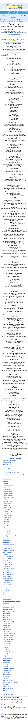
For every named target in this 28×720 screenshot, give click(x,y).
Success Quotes (7, 670)
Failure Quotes (6, 538)
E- (15, 19)
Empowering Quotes (8, 529)
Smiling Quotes (6, 662)
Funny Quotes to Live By (9, 550)
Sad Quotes (5, 656)
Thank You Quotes (7, 674)
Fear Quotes (6, 542)
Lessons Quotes (7, 588)
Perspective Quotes (7, 637)
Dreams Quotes (6, 525)
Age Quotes (5, 483)
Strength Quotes (7, 666)
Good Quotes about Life (8, 556)
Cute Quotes (6, 519)
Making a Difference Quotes (9, 605)
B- (6, 19)
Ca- (9, 19)
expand (3, 32)
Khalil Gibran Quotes (8, 694)
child (19, 31)
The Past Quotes (7, 629)
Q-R (12, 21)
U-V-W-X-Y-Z (23, 21)
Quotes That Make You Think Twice (11, 472)
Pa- (7, 21)
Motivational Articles (11, 15)
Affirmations (5, 481)
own (18, 44)
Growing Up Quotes (7, 562)
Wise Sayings (6, 684)
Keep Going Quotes (7, 584)
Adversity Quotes (7, 479)
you (20, 42)
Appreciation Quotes (8, 485)
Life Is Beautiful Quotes (8, 595)
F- (17, 19)
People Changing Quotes (9, 633)
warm (13, 32)
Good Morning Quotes (8, 558)
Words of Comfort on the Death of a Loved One (14, 474)
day (16, 32)
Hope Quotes (6, 570)
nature (13, 31)
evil (9, 37)
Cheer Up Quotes (7, 507)
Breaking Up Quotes (8, 501)
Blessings (5, 499)
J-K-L (26, 19)
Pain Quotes (6, 627)
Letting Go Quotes (7, 590)
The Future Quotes (7, 552)
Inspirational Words (7, 468)
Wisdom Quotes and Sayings (10, 682)
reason (21, 44)
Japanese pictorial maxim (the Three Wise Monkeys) (14, 39)
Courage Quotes (7, 517)
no (6, 31)
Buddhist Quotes (7, 503)
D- (13, 19)
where (17, 42)
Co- (11, 19)
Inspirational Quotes (7, 578)
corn (20, 32)
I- (23, 19)
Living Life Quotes (7, 599)
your (16, 44)
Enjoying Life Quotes (8, 533)
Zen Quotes (5, 690)
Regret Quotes (6, 649)
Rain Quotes (6, 647)
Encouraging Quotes (8, 531)
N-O (4, 21)
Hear (11, 37)
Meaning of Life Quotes (8, 607)
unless (6, 44)
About (16, 17)
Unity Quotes (6, 678)
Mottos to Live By (7, 464)
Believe (5, 42)
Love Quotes (6, 603)
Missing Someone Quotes (9, 611)
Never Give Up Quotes (8, 621)
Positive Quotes (6, 641)
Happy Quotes (6, 566)
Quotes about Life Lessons (9, 460)
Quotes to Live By (7, 462)
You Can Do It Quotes (8, 688)
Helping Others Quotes (8, 568)
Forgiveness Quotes (7, 548)
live (8, 32)
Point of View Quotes (8, 639)
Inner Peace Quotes (7, 572)
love (23, 31)
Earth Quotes (6, 527)
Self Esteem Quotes (7, 658)
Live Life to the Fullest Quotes (10, 597)
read (22, 42)
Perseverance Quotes (8, 635)
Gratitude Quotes (7, 560)
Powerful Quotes (7, 643)
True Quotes (6, 676)
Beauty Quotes (6, 489)
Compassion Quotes (8, 511)
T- (19, 21)
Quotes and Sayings (14, 458)
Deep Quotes (6, 523)
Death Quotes (6, 521)
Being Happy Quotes (8, 493)
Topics (1, 19)
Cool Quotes (6, 513)
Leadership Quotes (7, 586)
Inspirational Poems (7, 576)
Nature (17, 35)
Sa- (14, 21)
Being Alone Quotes (7, 491)
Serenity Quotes (6, 660)
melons (25, 32)
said (9, 43)
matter (14, 42)
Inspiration (2, 15)
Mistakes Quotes (7, 613)
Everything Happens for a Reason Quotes (13, 536)
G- (19, 19)
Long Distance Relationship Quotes (11, 601)
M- (2, 21)
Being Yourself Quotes (8, 497)
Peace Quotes (6, 631)
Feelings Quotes (7, 546)
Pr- (9, 21)
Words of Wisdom (7, 470)
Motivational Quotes (7, 615)
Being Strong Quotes (8, 495)
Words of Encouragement (9, 466)
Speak (18, 37)
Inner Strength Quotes (8, 574)
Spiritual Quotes (6, 664)
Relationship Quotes (8, 651)
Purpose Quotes (7, 645)
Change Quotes (6, 505)
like (18, 32)
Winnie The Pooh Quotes (9, 680)
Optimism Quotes (7, 625)
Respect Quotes (6, 653)
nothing (9, 42)
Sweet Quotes (6, 672)
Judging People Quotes (8, 580)
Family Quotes (6, 540)
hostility (9, 31)
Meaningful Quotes (7, 609)
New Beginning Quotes (8, 623)
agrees (11, 44)
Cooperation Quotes (7, 515)
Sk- (17, 21)
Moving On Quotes (7, 619)
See (5, 37)
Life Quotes (5, 592)
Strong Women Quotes (8, 668)
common (16, 46)
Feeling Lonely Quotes (8, 544)
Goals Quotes (6, 554)
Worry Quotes (6, 686)
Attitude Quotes (6, 487)
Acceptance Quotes (7, 477)
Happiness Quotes (7, 564)
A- (4, 19)
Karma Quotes (6, 582)
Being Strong (20, 15)
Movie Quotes (6, 617)
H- (21, 19)
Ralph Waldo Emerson (14, 34)
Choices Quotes (6, 509)
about (2, 716)
